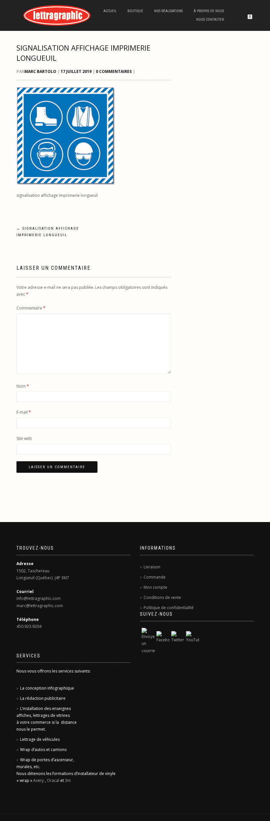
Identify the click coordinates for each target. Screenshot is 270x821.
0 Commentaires (114, 71)
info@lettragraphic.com (38, 598)
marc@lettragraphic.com (39, 605)
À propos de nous (209, 11)
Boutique (135, 11)
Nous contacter (210, 19)
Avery (38, 780)
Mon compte (155, 587)
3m (68, 780)
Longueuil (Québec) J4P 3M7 (42, 578)
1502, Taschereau (32, 571)
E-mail (23, 412)
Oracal (53, 780)
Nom (22, 386)
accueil (110, 11)
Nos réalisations (168, 11)
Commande (155, 577)
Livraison (152, 567)
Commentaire (30, 308)
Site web (24, 438)
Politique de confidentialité (169, 607)
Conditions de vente (162, 597)
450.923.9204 (28, 626)
